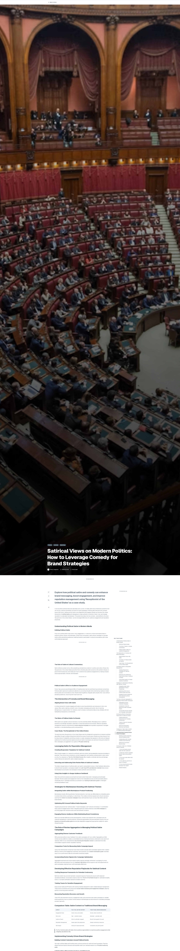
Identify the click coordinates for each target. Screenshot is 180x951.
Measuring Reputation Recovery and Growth (124, 726)
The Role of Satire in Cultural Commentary (125, 647)
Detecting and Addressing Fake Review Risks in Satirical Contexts (125, 676)
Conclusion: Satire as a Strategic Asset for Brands (123, 746)
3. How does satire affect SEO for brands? (126, 758)
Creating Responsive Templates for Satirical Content (124, 671)
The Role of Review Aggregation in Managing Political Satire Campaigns (124, 700)
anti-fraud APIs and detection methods (91, 768)
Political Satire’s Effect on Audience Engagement (124, 650)
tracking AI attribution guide (92, 780)
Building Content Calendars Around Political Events (125, 736)
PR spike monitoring (84, 741)
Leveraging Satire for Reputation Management (123, 667)
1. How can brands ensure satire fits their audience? (125, 750)
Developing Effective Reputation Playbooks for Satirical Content (123, 714)
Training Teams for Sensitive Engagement (125, 723)
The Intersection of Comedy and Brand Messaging (123, 653)
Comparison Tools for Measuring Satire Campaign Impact (125, 707)
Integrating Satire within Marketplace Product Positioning (124, 688)
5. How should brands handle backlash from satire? (125, 765)
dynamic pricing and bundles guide (64, 821)
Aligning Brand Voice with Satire (124, 657)
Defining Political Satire (124, 644)
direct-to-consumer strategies (70, 798)
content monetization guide (96, 851)
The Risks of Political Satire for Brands (125, 660)
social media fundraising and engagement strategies (90, 888)
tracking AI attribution (80, 862)
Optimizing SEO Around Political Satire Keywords (124, 691)
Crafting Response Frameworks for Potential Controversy (124, 719)
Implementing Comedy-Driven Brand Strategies (124, 733)
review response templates (81, 725)
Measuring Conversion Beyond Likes (124, 743)
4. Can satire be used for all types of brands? (125, 761)
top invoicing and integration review (84, 840)
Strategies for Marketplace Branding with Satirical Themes (124, 683)
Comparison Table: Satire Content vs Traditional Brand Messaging (124, 729)
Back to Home (53, 2)
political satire (66, 614)
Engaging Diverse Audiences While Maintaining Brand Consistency (125, 696)
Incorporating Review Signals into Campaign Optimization (125, 711)
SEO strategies (101, 808)
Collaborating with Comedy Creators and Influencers (125, 740)
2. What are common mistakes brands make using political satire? (126, 754)
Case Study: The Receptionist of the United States (126, 664)
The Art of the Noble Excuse (75, 757)
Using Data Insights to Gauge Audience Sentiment (125, 680)
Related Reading (122, 767)
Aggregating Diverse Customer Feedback (123, 703)
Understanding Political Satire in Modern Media (123, 641)
